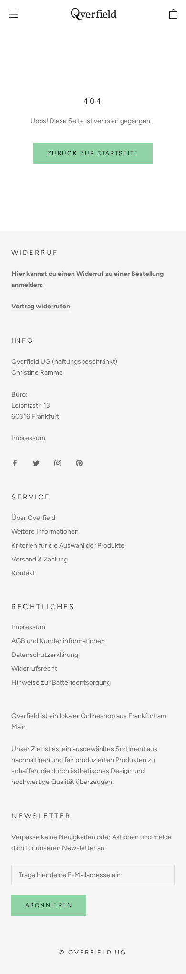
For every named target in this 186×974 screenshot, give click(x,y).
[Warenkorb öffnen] (173, 14)
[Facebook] (14, 462)
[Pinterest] (79, 462)
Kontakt (23, 573)
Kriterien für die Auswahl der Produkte (67, 545)
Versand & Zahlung (39, 559)
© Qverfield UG (92, 952)
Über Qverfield (33, 518)
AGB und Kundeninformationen (58, 641)
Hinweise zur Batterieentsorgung (61, 682)
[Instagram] (57, 462)
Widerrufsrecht (34, 669)
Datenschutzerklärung (44, 655)
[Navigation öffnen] (13, 14)
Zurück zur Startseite (93, 153)
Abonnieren (48, 905)
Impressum (28, 438)
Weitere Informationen (45, 532)
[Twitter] (36, 462)
